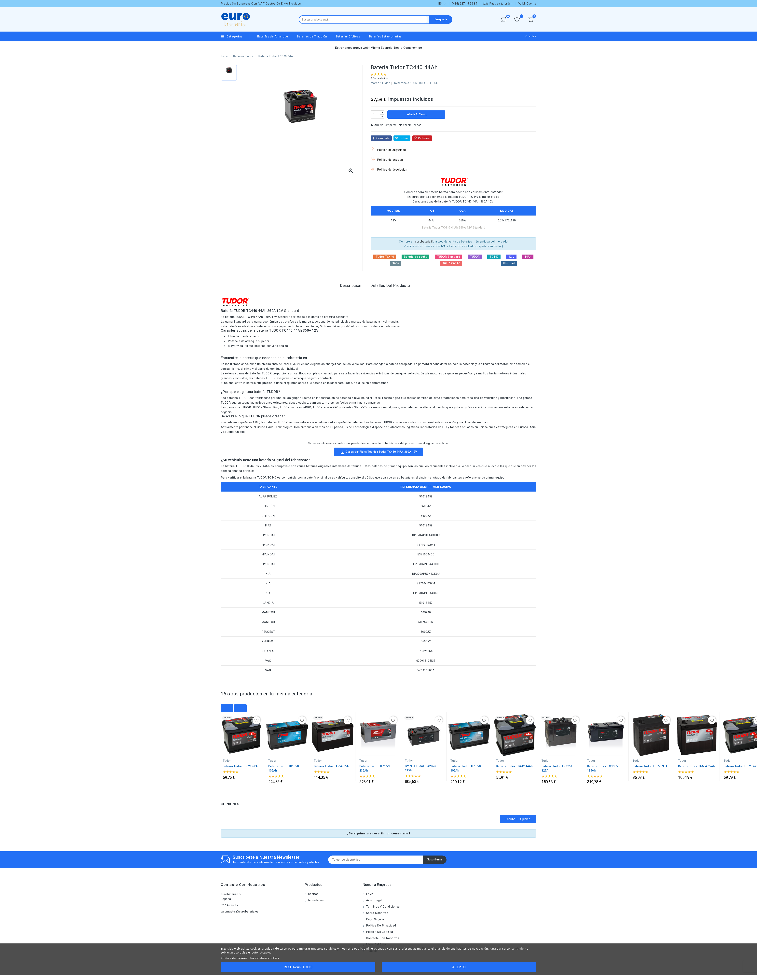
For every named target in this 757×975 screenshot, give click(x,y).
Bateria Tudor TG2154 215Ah (420, 768)
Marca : (376, 83)
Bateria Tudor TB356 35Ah (651, 766)
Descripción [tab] (350, 285)
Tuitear (404, 138)
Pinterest (424, 138)
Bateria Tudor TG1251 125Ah (557, 768)
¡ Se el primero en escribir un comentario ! (378, 833)
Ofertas (530, 36)
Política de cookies (379, 932)
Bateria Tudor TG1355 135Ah (602, 768)
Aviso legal (373, 900)
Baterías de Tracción (312, 36)
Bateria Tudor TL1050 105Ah (465, 768)
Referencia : (402, 83)
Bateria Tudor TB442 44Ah (514, 766)
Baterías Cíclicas (348, 36)
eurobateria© (424, 241)
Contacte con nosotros (243, 884)
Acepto (459, 967)
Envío (369, 894)
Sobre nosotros (376, 913)
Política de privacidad (380, 925)
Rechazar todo (298, 967)
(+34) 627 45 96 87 (464, 3)
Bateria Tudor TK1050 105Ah (283, 768)
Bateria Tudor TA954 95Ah (332, 766)
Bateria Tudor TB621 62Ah (241, 766)
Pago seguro (374, 919)
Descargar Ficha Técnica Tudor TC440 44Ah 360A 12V (378, 452)
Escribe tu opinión (518, 819)
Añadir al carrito (416, 114)
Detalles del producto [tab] (390, 285)
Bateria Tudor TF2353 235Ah (374, 768)
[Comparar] (503, 19)
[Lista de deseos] (517, 19)
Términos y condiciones (382, 906)
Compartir (383, 138)
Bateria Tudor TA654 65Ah (696, 766)
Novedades (315, 900)
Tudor (386, 83)
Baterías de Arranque (272, 36)
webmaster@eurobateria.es (240, 911)
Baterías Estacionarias (385, 36)
